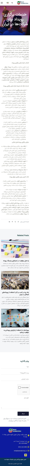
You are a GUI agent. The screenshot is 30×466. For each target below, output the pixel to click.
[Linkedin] (25, 455)
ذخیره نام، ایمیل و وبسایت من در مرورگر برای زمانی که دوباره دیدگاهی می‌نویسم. (14, 420)
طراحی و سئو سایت (12, 463)
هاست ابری (19, 463)
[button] (13, 2)
